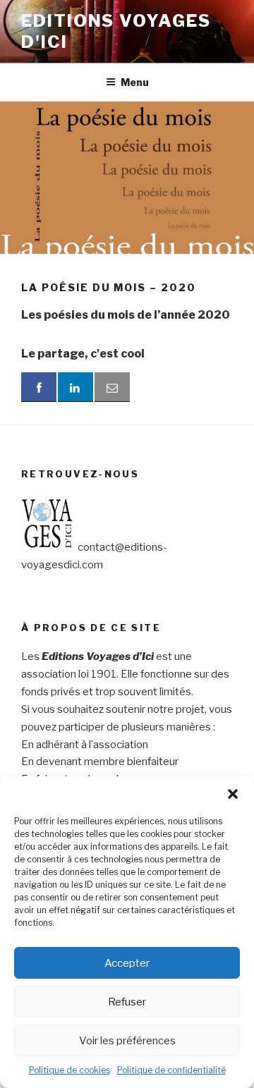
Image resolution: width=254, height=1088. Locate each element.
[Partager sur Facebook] (38, 387)
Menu (135, 82)
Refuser (127, 1002)
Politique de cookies (69, 1070)
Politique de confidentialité (171, 1070)
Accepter (127, 963)
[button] (233, 794)
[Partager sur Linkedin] (75, 387)
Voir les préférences (127, 1040)
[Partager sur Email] (112, 387)
